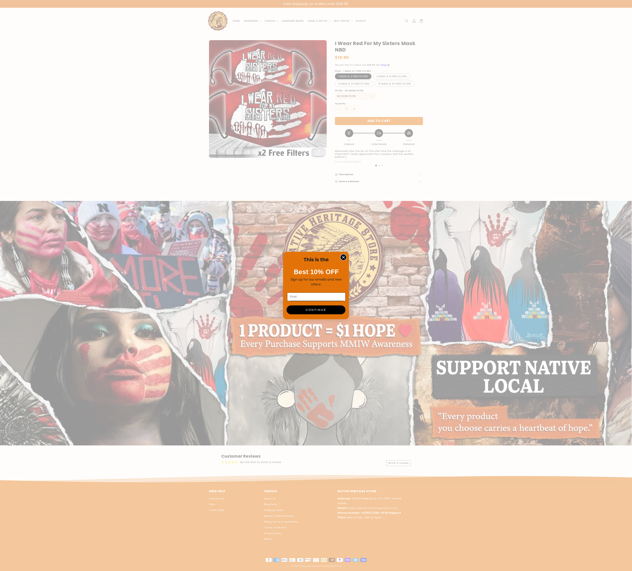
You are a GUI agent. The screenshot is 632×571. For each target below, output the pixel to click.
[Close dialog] (343, 257)
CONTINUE (316, 309)
